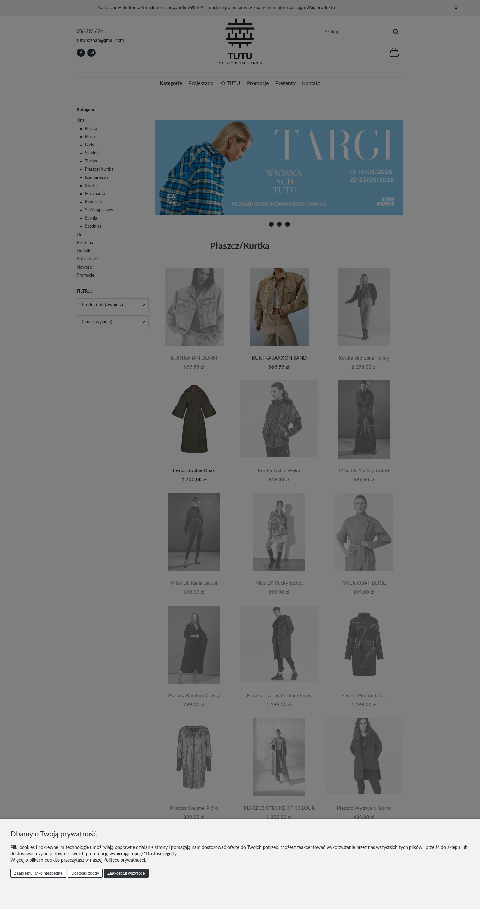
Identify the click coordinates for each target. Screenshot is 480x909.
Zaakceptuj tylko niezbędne (38, 873)
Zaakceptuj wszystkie (126, 873)
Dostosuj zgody (85, 873)
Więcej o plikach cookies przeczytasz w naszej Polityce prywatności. (78, 860)
